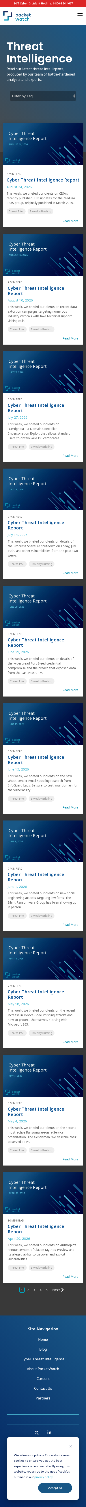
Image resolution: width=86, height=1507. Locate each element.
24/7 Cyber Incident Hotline (32, 3)
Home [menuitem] (43, 1339)
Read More (70, 221)
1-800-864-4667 (62, 3)
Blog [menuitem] (43, 1349)
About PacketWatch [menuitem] (43, 1368)
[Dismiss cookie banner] (70, 1446)
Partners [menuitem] (43, 1398)
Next (56, 1289)
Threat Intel (16, 211)
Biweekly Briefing (40, 211)
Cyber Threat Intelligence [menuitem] (43, 1359)
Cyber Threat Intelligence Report (43, 180)
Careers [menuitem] (43, 1378)
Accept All (55, 1488)
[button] (80, 15)
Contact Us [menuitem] (43, 1388)
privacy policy (43, 1477)
